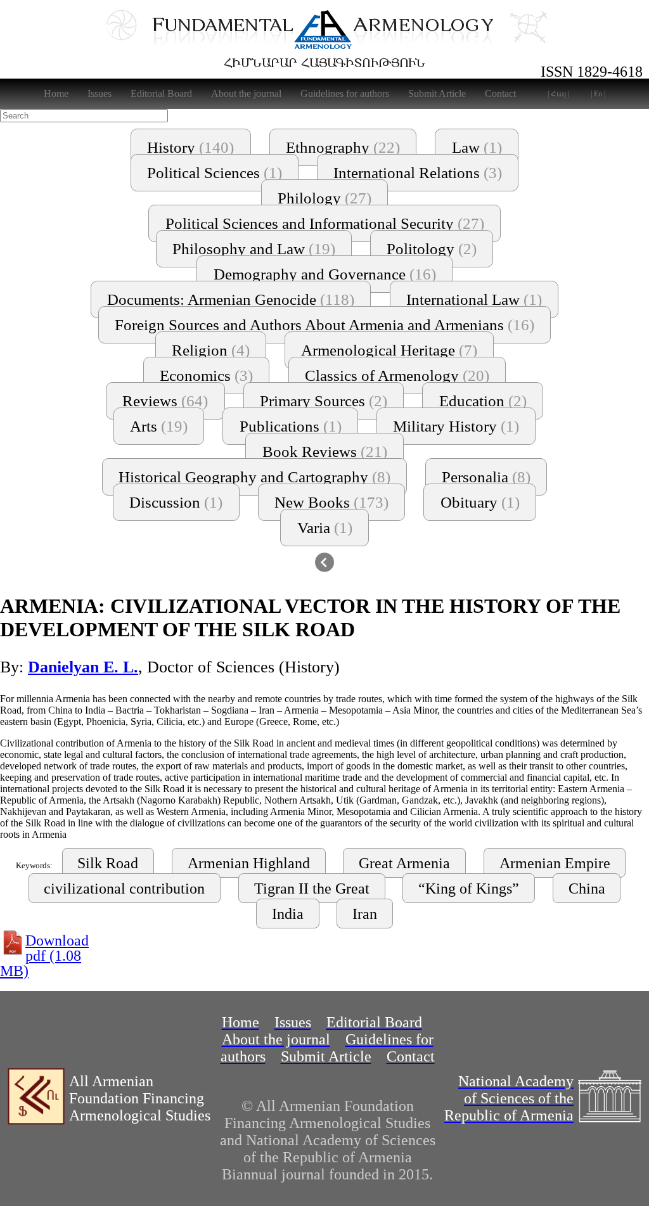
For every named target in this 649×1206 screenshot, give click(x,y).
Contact (500, 93)
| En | (598, 93)
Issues (99, 93)
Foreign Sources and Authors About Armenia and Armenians (324, 324)
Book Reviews (324, 451)
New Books (331, 502)
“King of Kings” (468, 888)
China (587, 888)
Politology (432, 248)
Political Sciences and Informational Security (324, 223)
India (288, 914)
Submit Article (437, 93)
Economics (206, 375)
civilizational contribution (124, 888)
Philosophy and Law (253, 248)
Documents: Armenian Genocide (230, 299)
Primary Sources (323, 400)
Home (56, 93)
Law (477, 147)
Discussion (175, 502)
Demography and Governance (325, 274)
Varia (324, 527)
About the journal (246, 93)
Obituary (480, 502)
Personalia (486, 476)
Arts (159, 426)
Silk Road (107, 863)
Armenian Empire (554, 863)
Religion (211, 350)
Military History (456, 426)
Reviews (165, 400)
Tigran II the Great (311, 888)
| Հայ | (558, 93)
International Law (474, 299)
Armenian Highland (249, 863)
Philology (324, 198)
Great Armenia (404, 863)
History (190, 147)
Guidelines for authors (344, 93)
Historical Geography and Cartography (254, 476)
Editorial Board (161, 93)
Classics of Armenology (397, 375)
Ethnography (343, 147)
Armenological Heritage (389, 350)
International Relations (417, 172)
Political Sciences (214, 172)
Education (483, 400)
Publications (291, 426)
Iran (364, 914)
